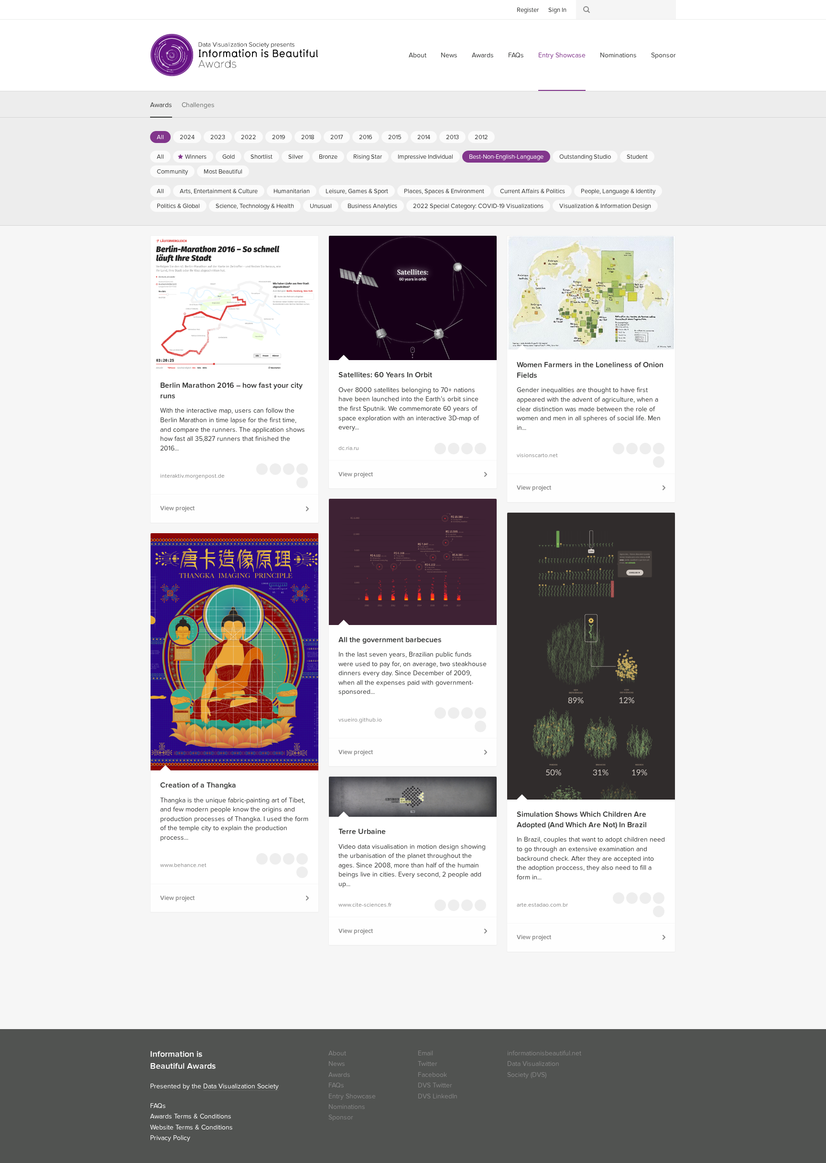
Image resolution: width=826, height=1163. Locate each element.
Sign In (557, 10)
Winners (195, 157)
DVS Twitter (435, 1085)
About (417, 55)
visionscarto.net (537, 455)
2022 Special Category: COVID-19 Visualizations (478, 206)
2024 (187, 137)
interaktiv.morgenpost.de (192, 475)
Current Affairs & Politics (532, 191)
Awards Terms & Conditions (190, 1116)
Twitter (157, 9)
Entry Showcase (562, 55)
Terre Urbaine (362, 831)
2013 (452, 137)
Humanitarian (291, 191)
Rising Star (367, 157)
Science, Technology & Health (255, 206)
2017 (336, 137)
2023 (217, 137)
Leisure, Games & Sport (357, 191)
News (449, 55)
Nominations (618, 55)
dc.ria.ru (348, 448)
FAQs (516, 55)
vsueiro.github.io (360, 719)
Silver (295, 157)
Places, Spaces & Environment (444, 191)
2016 (365, 137)
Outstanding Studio (585, 157)
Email (425, 1053)
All (160, 137)
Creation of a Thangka (198, 785)
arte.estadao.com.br (542, 904)
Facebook (171, 9)
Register (528, 10)
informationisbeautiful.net (544, 1053)
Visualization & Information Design (605, 206)
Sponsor (663, 55)
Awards (483, 55)
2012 (481, 137)
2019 (278, 137)
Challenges (198, 105)
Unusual (321, 206)
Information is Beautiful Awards (235, 55)
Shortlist (261, 157)
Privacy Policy (170, 1138)
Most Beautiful (223, 172)
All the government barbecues (390, 640)
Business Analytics (372, 206)
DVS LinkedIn (437, 1096)
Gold (228, 157)
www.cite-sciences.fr (364, 904)
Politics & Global (178, 206)
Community (172, 172)
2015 (395, 137)
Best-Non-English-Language (506, 157)
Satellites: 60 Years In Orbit (385, 375)
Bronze (328, 157)
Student (637, 157)
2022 (248, 137)
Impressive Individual (425, 157)
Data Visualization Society (241, 1086)
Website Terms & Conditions (191, 1127)
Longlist (262, 469)
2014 (423, 137)
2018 (308, 137)
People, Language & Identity (618, 191)
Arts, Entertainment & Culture (219, 191)
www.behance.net (183, 865)
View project (177, 508)
